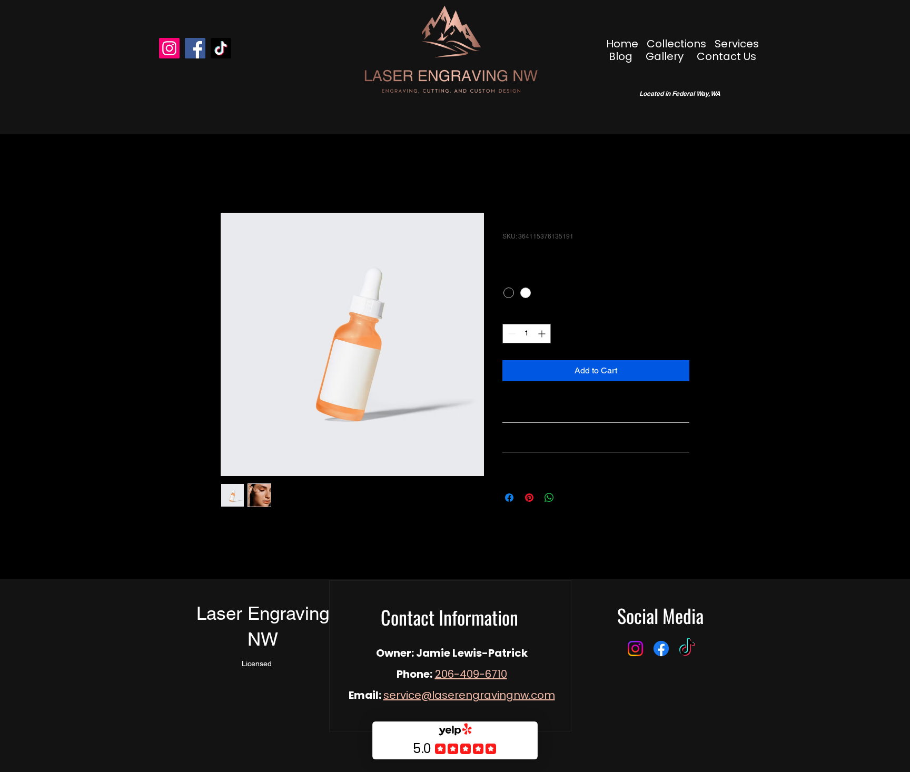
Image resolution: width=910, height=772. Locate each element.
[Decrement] (510, 333)
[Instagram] (169, 48)
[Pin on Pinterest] (529, 497)
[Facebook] (195, 48)
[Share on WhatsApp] (549, 497)
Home (232, 175)
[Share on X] (569, 497)
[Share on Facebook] (509, 497)
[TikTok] (221, 48)
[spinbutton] (526, 333)
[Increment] (542, 333)
